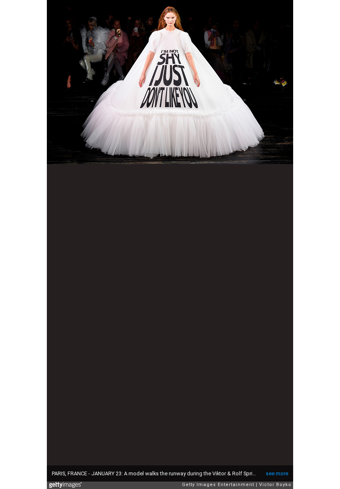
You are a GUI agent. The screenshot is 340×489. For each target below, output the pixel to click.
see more (277, 473)
